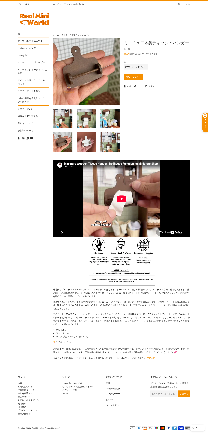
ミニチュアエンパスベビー (31, 62)
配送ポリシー (24, 397)
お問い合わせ (24, 414)
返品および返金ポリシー (29, 400)
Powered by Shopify (52, 428)
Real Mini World (38, 428)
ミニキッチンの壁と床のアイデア (78, 386)
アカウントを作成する (74, 4)
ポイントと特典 (69, 390)
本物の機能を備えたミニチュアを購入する (32, 100)
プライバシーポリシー (28, 410)
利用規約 (151, 358)
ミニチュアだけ (26, 109)
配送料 (127, 54)
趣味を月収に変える (28, 116)
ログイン (57, 4)
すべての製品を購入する (30, 41)
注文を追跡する (25, 393)
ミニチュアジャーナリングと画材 (32, 71)
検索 (20, 383)
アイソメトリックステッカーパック (32, 82)
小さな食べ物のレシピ (72, 383)
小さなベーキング (27, 48)
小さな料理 (23, 55)
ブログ (65, 393)
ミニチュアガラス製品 (29, 91)
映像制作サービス (27, 130)
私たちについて (26, 123)
